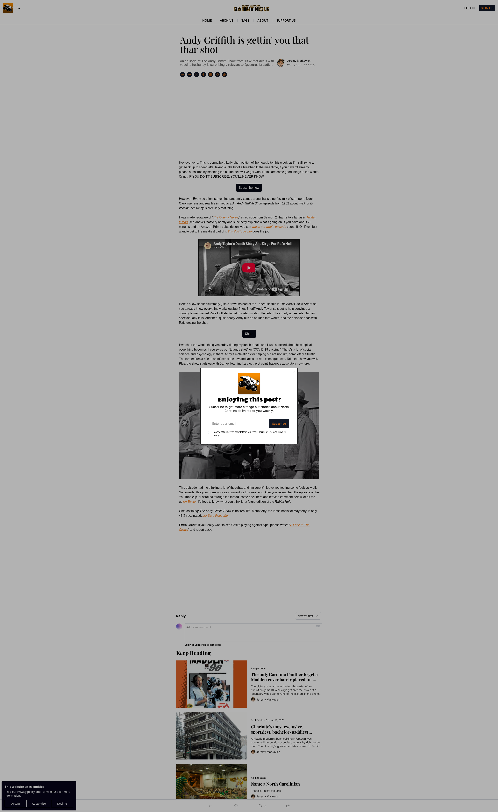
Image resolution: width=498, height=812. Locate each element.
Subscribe (279, 423)
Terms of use (266, 432)
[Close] (294, 371)
